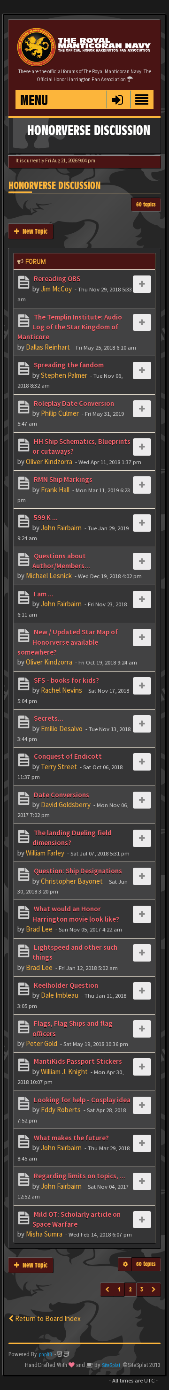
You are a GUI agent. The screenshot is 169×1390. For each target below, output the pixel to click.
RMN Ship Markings (62, 479)
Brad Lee (39, 928)
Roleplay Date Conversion (73, 403)
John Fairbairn (61, 527)
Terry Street (59, 766)
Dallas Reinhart (48, 347)
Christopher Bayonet (72, 881)
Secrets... (47, 718)
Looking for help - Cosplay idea (81, 1099)
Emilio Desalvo (62, 728)
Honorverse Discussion (54, 185)
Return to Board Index (47, 1318)
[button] (117, 99)
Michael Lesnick (49, 575)
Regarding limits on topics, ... (78, 1175)
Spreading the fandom (68, 364)
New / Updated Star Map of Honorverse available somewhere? (67, 642)
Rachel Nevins (61, 690)
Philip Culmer (60, 413)
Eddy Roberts (61, 1109)
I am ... (43, 593)
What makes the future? (70, 1137)
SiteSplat (111, 1365)
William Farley (45, 852)
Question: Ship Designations (77, 870)
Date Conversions (60, 794)
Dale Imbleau (59, 995)
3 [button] (141, 1289)
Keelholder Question (65, 985)
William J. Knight (64, 1071)
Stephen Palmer (64, 375)
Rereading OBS (56, 278)
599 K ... (45, 517)
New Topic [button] (33, 231)
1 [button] (119, 1289)
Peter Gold (41, 1043)
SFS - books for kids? (65, 680)
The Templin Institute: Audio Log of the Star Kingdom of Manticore (69, 327)
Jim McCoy (56, 288)
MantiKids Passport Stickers (77, 1061)
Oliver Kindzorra (49, 461)
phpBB (45, 1355)
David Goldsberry (66, 804)
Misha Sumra (44, 1234)
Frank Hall (55, 489)
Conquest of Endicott (67, 756)
